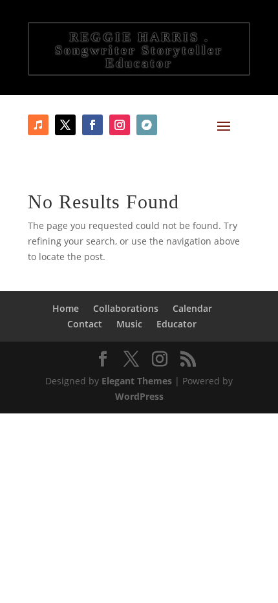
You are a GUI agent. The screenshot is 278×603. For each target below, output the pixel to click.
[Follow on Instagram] (119, 125)
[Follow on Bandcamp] (146, 125)
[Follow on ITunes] (38, 125)
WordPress (139, 396)
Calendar (192, 308)
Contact (84, 324)
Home (65, 308)
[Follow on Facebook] (65, 125)
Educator (176, 324)
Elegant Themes (137, 381)
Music (129, 324)
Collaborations (125, 308)
